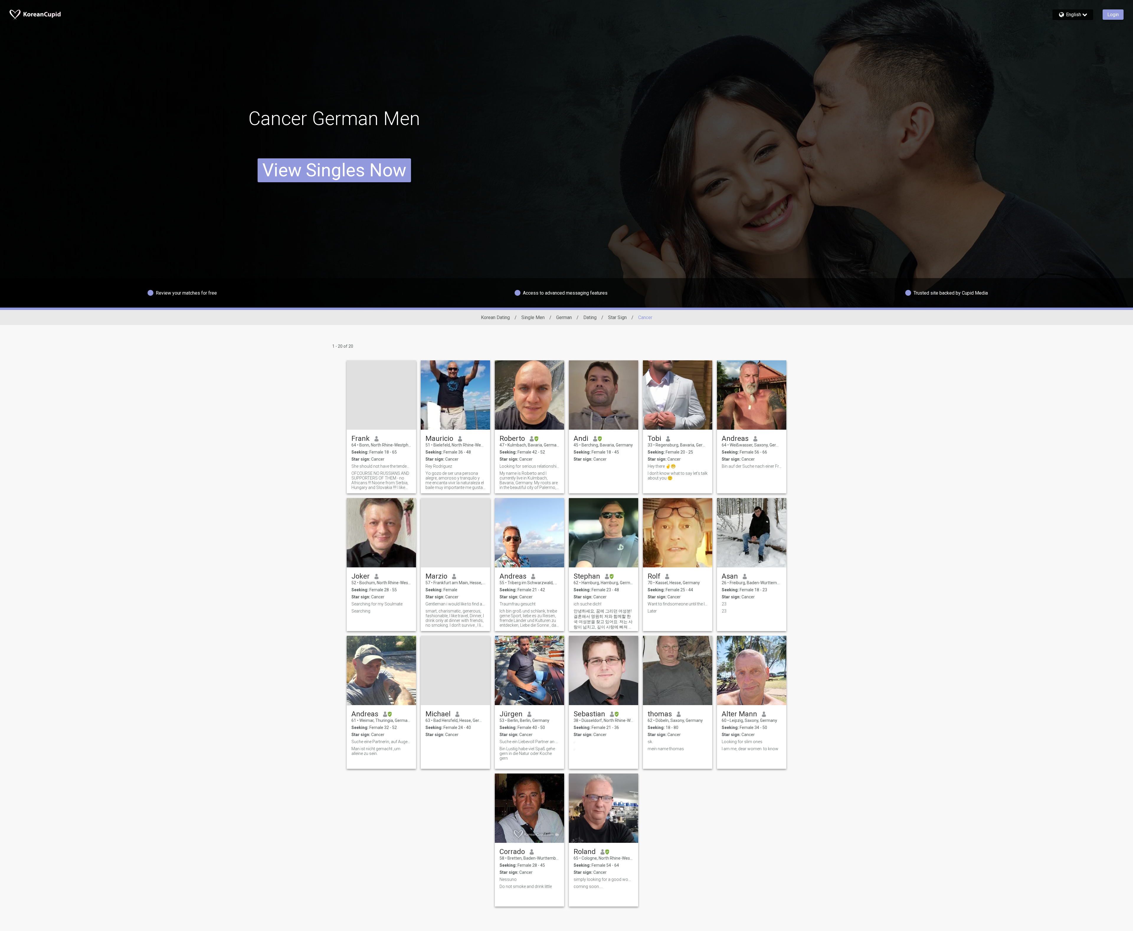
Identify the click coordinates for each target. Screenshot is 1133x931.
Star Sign (617, 317)
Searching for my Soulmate (376, 604)
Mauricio (439, 438)
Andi (581, 438)
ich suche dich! (587, 604)
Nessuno (508, 879)
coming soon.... (588, 886)
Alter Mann (739, 714)
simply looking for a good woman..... (603, 879)
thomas (660, 714)
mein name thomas (666, 748)
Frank (360, 438)
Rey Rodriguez (438, 466)
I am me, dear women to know (750, 748)
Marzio (436, 576)
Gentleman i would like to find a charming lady (455, 604)
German (564, 317)
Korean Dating (495, 317)
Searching (360, 611)
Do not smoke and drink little (526, 886)
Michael (438, 714)
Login (1113, 14)
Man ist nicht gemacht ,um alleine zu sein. (375, 751)
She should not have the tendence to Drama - (381, 466)
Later (652, 611)
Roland (585, 852)
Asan (730, 576)
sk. (650, 741)
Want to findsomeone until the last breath (678, 604)
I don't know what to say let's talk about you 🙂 (678, 475)
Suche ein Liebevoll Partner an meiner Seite (529, 741)
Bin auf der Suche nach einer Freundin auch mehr (752, 466)
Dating (590, 317)
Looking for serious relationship (529, 466)
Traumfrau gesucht (518, 604)
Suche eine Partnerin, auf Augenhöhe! (381, 741)
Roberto (512, 438)
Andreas (735, 438)
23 (724, 604)
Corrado (512, 852)
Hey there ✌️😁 (662, 466)
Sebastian (589, 714)
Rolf (654, 576)
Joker (360, 576)
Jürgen (511, 714)
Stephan (587, 576)
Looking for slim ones (742, 741)
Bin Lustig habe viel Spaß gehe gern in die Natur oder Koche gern (527, 753)
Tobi (654, 438)
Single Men (533, 317)
